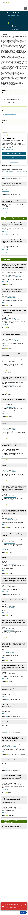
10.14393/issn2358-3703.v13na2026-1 (12, 276)
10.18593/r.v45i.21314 (9, 652)
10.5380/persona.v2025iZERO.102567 (12, 319)
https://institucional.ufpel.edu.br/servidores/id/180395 (14, 171)
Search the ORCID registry (6, 6)
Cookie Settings (14, 162)
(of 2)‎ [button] (11, 372)
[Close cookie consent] (25, 134)
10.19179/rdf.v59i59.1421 (9, 407)
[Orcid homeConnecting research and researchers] (5, 2)
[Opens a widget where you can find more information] (23, 912)
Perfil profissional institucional (9, 114)
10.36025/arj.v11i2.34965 (9, 363)
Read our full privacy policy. (8, 149)
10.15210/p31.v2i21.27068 (10, 497)
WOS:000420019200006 (12, 746)
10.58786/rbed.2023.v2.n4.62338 (11, 452)
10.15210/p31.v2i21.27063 (10, 471)
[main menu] (26, 2)
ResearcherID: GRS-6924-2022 (9, 127)
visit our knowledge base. (10, 907)
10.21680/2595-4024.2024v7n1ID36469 (12, 385)
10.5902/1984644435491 (9, 675)
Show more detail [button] (5, 174)
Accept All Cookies (14, 157)
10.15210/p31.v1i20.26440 (10, 429)
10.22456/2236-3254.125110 (10, 519)
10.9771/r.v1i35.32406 (9, 607)
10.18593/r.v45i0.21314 (9, 630)
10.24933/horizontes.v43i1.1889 (11, 340)
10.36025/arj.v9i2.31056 (9, 543)
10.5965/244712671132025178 (11, 297)
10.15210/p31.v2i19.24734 (10, 564)
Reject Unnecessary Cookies (14, 153)
